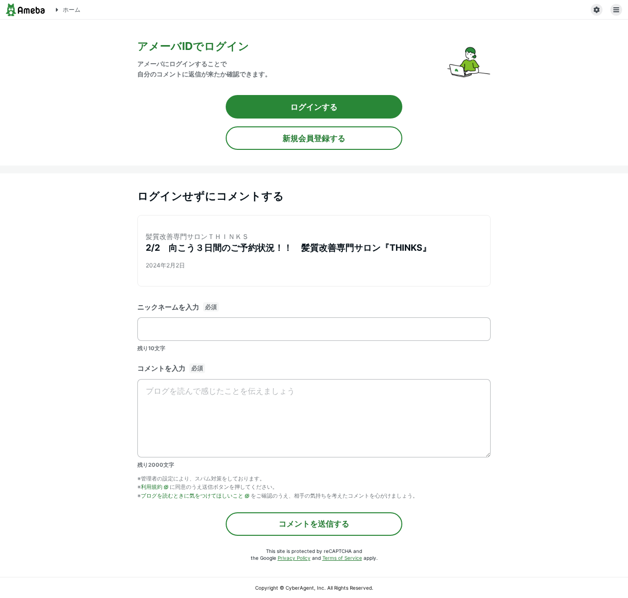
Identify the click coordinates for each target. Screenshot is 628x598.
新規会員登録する (314, 138)
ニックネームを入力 (168, 307)
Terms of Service (342, 558)
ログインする (314, 107)
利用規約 (151, 486)
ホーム (71, 9)
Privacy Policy (294, 558)
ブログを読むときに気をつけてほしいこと (192, 495)
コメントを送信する (314, 523)
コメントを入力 (161, 368)
